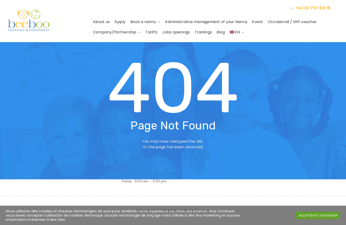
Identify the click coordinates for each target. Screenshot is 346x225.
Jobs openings (176, 32)
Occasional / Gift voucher (292, 21)
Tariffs (151, 32)
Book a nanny (143, 21)
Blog (221, 32)
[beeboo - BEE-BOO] (49, 21)
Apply (119, 21)
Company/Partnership (114, 32)
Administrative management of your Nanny (206, 21)
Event (257, 21)
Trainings (203, 32)
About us (101, 21)
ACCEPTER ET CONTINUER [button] (318, 215)
